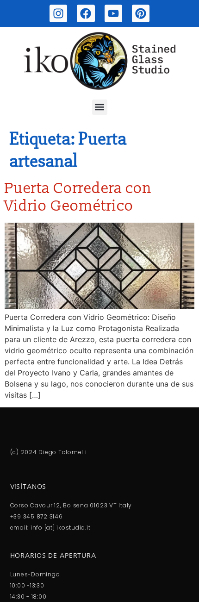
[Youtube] (113, 13)
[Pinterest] (140, 13)
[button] (99, 107)
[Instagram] (58, 13)
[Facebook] (85, 13)
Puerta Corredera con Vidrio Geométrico (78, 197)
